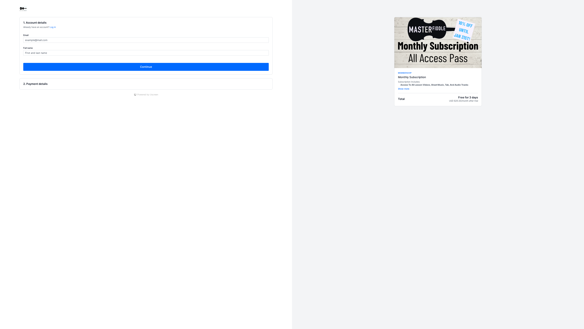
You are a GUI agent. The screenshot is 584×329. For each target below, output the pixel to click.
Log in (53, 27)
